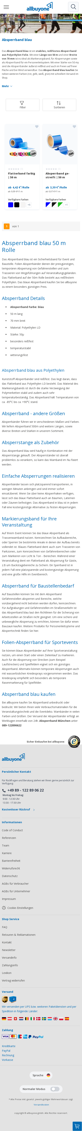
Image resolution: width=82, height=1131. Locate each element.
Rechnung (8, 1055)
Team (5, 845)
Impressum (9, 899)
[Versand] (9, 1002)
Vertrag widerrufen (13, 980)
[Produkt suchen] (73, 7)
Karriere (7, 853)
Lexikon (6, 973)
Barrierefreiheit (11, 861)
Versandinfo (9, 957)
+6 (29, 204)
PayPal (6, 1050)
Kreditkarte (8, 1046)
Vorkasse (7, 1060)
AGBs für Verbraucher (15, 883)
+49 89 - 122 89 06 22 (25, 790)
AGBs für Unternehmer (16, 891)
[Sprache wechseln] (48, 1075)
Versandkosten (41, 1104)
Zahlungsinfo (10, 965)
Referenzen (9, 838)
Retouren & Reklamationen (18, 934)
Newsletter (8, 950)
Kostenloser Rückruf (16, 809)
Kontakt (7, 942)
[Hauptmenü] (6, 7)
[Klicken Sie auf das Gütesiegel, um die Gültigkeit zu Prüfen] (74, 744)
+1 (66, 204)
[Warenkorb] (77, 1126)
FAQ (4, 927)
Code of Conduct (12, 830)
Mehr (5, 86)
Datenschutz (10, 876)
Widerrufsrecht (11, 868)
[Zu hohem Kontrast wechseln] (54, 1089)
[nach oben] (77, 1107)
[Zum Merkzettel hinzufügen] (37, 127)
